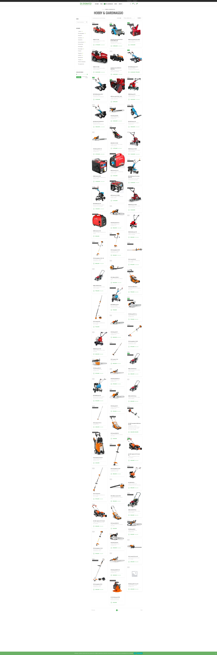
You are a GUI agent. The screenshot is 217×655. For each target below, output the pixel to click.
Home (103, 9)
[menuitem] (129, 1)
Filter (139, 18)
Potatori (79, 50)
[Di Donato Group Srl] (86, 4)
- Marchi (79, 31)
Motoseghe (80, 46)
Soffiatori (80, 55)
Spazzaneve (80, 57)
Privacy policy (139, 653)
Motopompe (80, 44)
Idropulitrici (80, 39)
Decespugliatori (81, 33)
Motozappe (80, 48)
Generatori (80, 37)
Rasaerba (80, 53)
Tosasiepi (80, 59)
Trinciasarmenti (81, 64)
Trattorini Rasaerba (81, 61)
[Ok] (215, 653)
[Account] (134, 3)
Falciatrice (80, 35)
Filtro (78, 77)
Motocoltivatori (81, 42)
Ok (134, 653)
